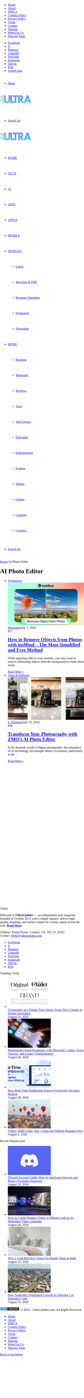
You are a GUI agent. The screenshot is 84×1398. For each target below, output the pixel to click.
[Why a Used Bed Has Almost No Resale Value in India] (29, 1254)
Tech (12, 173)
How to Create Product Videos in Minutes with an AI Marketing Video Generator (40, 1219)
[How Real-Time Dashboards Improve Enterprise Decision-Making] (29, 1087)
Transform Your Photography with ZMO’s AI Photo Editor (42, 736)
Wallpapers (22, 313)
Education (22, 437)
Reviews (21, 390)
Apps (11, 204)
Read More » (16, 671)
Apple (13, 220)
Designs (14, 251)
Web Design (23, 421)
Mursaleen (14, 627)
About (12, 8)
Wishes (20, 484)
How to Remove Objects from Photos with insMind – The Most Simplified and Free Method (45, 644)
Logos (19, 266)
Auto (19, 406)
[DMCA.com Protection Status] (10, 1309)
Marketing (22, 375)
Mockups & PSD (26, 282)
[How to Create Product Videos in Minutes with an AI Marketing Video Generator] (29, 1214)
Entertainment (24, 452)
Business (21, 359)
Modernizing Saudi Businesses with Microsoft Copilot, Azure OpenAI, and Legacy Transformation (46, 1051)
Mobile (14, 235)
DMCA (12, 11)
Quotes (20, 499)
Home (11, 4)
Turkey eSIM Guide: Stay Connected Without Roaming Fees (45, 1131)
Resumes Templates (28, 297)
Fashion (20, 468)
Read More (14, 925)
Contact (12, 25)
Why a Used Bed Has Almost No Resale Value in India (42, 1258)
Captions (21, 515)
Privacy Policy (17, 18)
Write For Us (16, 32)
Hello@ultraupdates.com (26, 935)
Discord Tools (16, 36)
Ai (9, 189)
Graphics (21, 530)
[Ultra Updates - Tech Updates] (29, 102)
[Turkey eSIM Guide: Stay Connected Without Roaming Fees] (29, 1127)
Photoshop (22, 328)
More (12, 344)
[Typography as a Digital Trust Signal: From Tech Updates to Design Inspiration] (29, 1006)
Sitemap (13, 29)
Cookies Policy (17, 15)
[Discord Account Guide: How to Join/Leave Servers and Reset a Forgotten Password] (29, 1174)
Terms (11, 22)
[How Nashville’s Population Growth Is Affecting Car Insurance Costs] (29, 1291)
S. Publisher (15, 722)
